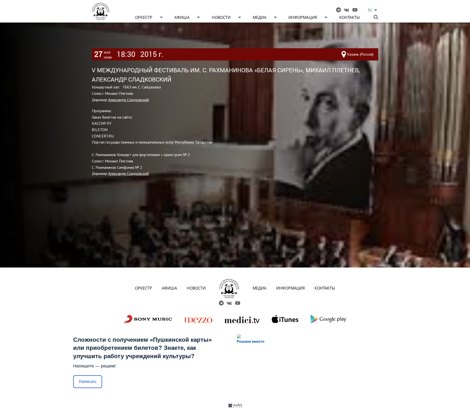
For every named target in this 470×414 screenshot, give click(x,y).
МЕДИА (259, 288)
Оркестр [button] (143, 17)
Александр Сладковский (128, 99)
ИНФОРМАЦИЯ (290, 288)
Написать (87, 381)
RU (370, 10)
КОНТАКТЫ (325, 288)
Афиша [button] (181, 17)
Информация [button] (302, 17)
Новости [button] (221, 17)
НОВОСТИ (196, 288)
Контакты (349, 17)
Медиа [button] (259, 17)
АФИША (169, 288)
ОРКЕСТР (143, 288)
